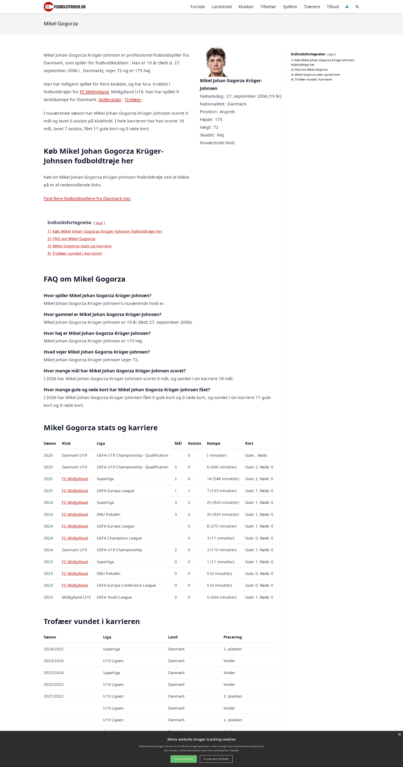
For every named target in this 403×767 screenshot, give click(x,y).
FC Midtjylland (94, 92)
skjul (99, 222)
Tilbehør (268, 6)
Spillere (290, 6)
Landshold (222, 6)
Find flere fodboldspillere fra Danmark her (87, 198)
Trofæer (133, 99)
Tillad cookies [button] (183, 758)
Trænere (312, 6)
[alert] (201, 749)
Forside (198, 6)
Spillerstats (109, 99)
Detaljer (234, 750)
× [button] (399, 734)
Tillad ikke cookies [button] (216, 758)
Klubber (246, 6)
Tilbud (333, 6)
